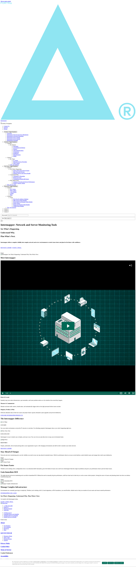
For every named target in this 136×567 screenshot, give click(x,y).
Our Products (7, 525)
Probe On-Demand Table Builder (21, 204)
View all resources (11, 207)
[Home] (4, 503)
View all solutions (14, 164)
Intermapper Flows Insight (13, 137)
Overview (9, 133)
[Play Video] (3, 393)
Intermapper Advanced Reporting (15, 136)
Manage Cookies (119, 563)
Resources (10, 186)
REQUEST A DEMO (6, 247)
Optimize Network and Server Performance (24, 182)
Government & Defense (19, 147)
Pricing (5, 129)
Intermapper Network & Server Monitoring (17, 134)
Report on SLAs (17, 177)
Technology (16, 152)
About (3, 523)
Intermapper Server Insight (13, 139)
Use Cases (11, 166)
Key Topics (13, 189)
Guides (12, 193)
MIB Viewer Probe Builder (20, 200)
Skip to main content (6, 1)
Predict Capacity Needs (19, 183)
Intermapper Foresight (12, 140)
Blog (11, 194)
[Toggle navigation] (1, 122)
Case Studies (13, 192)
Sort (3, 218)
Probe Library (16, 203)
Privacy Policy (37, 561)
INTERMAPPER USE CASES (9, 493)
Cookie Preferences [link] (7, 553)
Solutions (10, 142)
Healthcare (16, 153)
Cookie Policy (43, 561)
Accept (104, 563)
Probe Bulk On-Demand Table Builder (23, 202)
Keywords (4, 215)
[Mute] (125, 393)
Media (14, 156)
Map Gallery (13, 190)
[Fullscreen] (133, 393)
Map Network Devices (19, 172)
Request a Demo (8, 536)
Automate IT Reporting (19, 176)
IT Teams (15, 160)
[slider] (64, 393)
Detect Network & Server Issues (21, 170)
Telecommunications (18, 150)
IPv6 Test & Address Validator (20, 199)
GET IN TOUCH (6, 533)
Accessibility (4, 556)
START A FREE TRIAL (7, 501)
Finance (15, 149)
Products (10, 131)
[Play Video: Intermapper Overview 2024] (68, 326)
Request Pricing (8, 539)
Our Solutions (7, 527)
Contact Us (6, 126)
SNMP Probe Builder (18, 206)
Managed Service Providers (20, 162)
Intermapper (4, 120)
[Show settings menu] (129, 393)
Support (6, 127)
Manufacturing (17, 154)
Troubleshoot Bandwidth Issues (21, 179)
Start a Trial (7, 537)
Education (15, 146)
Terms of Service (53, 561)
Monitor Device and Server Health (21, 173)
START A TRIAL (16, 247)
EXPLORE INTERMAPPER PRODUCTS (12, 415)
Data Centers (16, 163)
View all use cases (11, 184)
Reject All (110, 563)
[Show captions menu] (121, 393)
